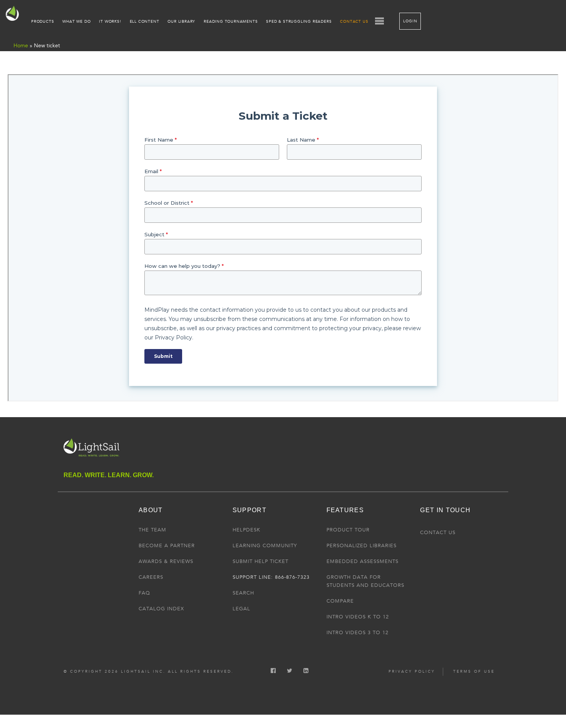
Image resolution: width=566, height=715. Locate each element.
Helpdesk (246, 530)
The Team (152, 530)
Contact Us (354, 21)
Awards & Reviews (166, 561)
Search (243, 593)
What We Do (76, 21)
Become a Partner (167, 546)
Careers (151, 577)
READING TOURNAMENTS (231, 21)
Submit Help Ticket (260, 561)
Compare (340, 601)
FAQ (144, 593)
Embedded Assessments (363, 561)
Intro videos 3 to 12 (357, 633)
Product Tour (348, 530)
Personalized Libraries (362, 546)
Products (42, 21)
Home (20, 45)
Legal (241, 609)
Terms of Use (474, 671)
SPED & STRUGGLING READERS (299, 21)
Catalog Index (161, 609)
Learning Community (265, 546)
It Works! (110, 21)
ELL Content (144, 21)
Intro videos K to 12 (358, 617)
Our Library (181, 21)
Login (410, 21)
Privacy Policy (411, 671)
